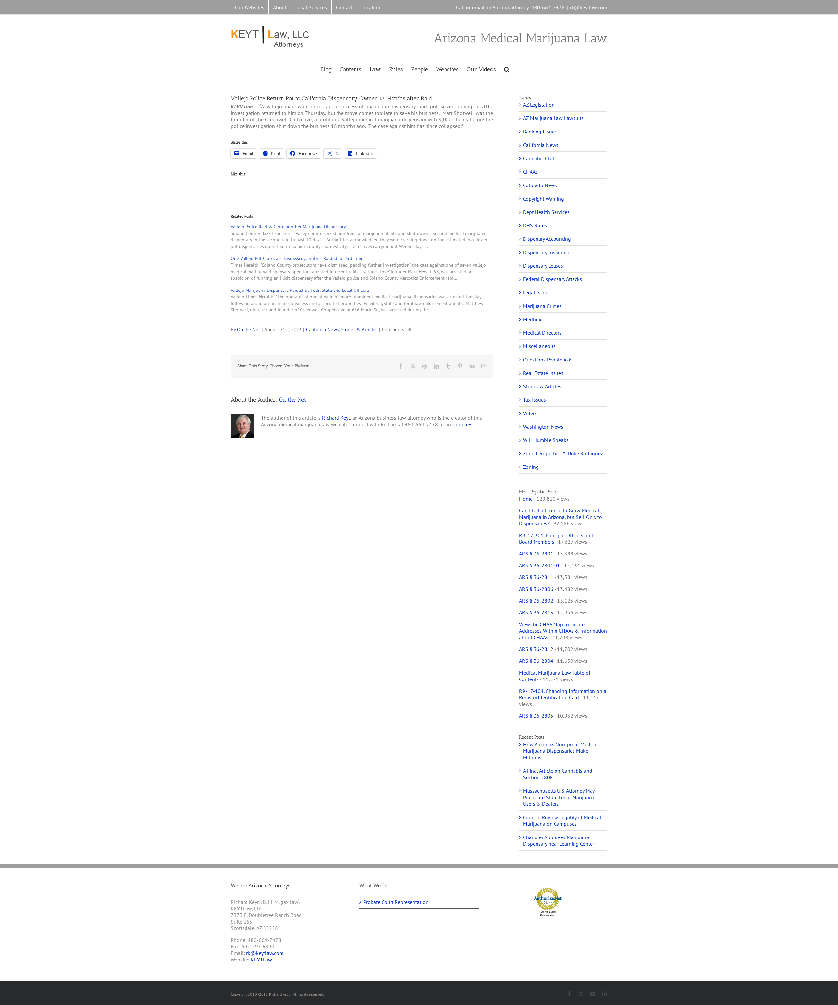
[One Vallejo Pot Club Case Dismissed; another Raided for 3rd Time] (365, 268)
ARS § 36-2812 (536, 649)
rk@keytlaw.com (588, 7)
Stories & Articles (359, 329)
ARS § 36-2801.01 (539, 565)
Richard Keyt (336, 417)
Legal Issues (537, 292)
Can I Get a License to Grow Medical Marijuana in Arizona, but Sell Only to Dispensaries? (560, 517)
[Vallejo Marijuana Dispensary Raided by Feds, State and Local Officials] (365, 300)
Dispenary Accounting (547, 239)
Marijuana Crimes (542, 306)
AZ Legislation (539, 104)
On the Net (248, 329)
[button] (507, 69)
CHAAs (530, 171)
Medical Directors (542, 332)
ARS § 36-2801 (536, 553)
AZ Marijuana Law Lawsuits (553, 118)
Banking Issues (540, 131)
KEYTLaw (261, 959)
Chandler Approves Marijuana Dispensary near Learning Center (558, 840)
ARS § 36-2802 (536, 600)
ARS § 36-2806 (536, 589)
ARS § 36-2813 (536, 612)
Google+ (461, 424)
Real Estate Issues (543, 373)
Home (526, 498)
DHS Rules (535, 225)
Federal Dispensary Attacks (552, 279)
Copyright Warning (543, 198)
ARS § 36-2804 (536, 661)
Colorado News (540, 185)
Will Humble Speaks (546, 440)
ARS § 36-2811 (536, 577)
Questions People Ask (547, 359)
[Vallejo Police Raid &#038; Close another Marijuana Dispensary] (365, 236)
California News (322, 329)
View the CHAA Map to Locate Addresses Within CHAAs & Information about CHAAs (563, 631)
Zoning (531, 467)
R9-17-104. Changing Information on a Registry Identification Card (562, 694)
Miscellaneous (539, 346)
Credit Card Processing (548, 913)
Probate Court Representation (395, 902)
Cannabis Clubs (540, 158)
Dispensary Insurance (546, 252)
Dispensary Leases (543, 265)
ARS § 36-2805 (536, 716)
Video (529, 413)
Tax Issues (534, 400)
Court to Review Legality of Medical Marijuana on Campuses (562, 820)
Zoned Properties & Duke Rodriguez (563, 453)
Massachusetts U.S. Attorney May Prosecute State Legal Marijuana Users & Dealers (558, 797)
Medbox (532, 319)
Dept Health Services (546, 212)
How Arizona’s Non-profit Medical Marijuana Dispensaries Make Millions (560, 751)
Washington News (543, 426)
